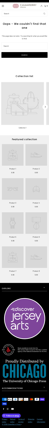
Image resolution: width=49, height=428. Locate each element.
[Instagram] (8, 409)
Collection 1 (22, 128)
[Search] (44, 13)
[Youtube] (12, 409)
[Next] (45, 107)
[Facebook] (3, 409)
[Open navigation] (6, 6)
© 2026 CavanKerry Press (11, 424)
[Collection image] (22, 103)
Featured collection (24, 139)
